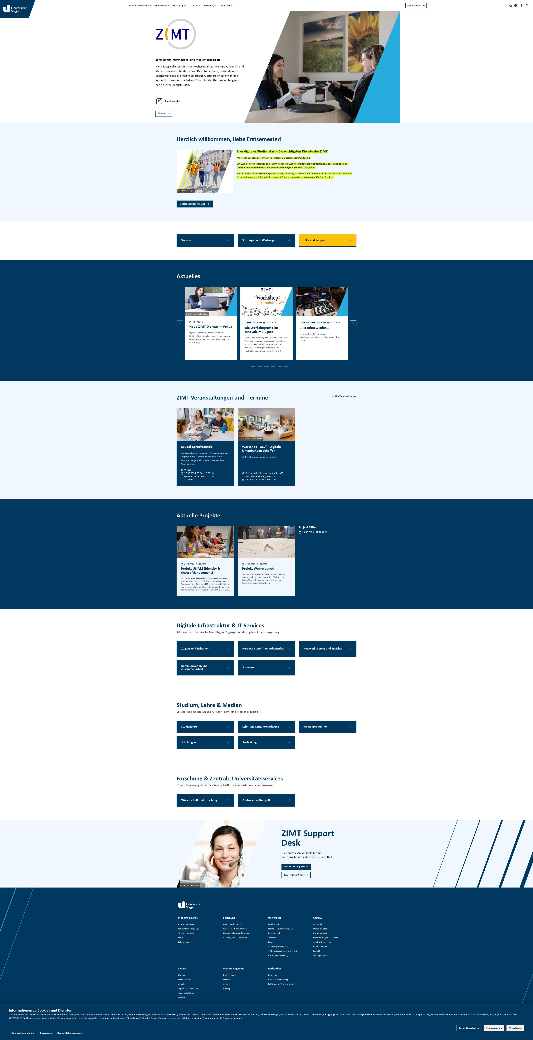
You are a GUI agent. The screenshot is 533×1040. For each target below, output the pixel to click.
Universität (224, 5)
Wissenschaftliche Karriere (235, 929)
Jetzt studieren (414, 5)
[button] (521, 5)
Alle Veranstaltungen (345, 396)
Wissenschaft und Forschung (199, 800)
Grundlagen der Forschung (235, 938)
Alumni (226, 984)
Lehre (180, 938)
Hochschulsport (320, 933)
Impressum (46, 1033)
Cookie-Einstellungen (469, 1028)
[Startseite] (190, 905)
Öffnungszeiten (320, 955)
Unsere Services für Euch (193, 204)
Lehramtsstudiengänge (188, 929)
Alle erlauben (515, 1028)
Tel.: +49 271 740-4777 (294, 875)
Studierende (161, 5)
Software (248, 667)
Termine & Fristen (186, 993)
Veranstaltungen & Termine (325, 938)
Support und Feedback (188, 989)
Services (186, 240)
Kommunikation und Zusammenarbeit (194, 667)
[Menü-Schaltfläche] (527, 5)
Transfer (193, 5)
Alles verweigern (494, 1028)
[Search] (510, 5)
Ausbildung (249, 742)
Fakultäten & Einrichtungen (280, 929)
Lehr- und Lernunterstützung (260, 726)
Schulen (226, 980)
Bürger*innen (229, 975)
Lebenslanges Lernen (187, 942)
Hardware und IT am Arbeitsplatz (263, 648)
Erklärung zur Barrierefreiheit (281, 984)
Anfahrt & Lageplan (322, 942)
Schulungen (188, 742)
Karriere (272, 942)
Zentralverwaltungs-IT (256, 800)
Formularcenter (185, 980)
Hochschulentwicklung (278, 955)
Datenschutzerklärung (23, 1033)
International (274, 933)
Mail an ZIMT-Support (294, 867)
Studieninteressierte (139, 5)
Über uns (162, 114)
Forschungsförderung (232, 924)
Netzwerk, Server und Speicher (322, 648)
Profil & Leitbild (275, 924)
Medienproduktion (315, 726)
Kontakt (316, 951)
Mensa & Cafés (320, 929)
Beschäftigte (210, 5)
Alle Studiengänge (186, 924)
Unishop (226, 989)
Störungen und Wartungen (259, 240)
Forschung (178, 5)
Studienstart (189, 726)
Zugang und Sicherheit (195, 648)
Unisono (181, 975)
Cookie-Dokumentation (69, 1033)
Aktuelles (182, 984)
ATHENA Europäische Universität (282, 951)
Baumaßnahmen (320, 947)
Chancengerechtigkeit (278, 947)
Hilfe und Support (314, 240)
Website (181, 997)
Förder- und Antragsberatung (236, 933)
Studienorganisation (187, 933)
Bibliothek (317, 924)
